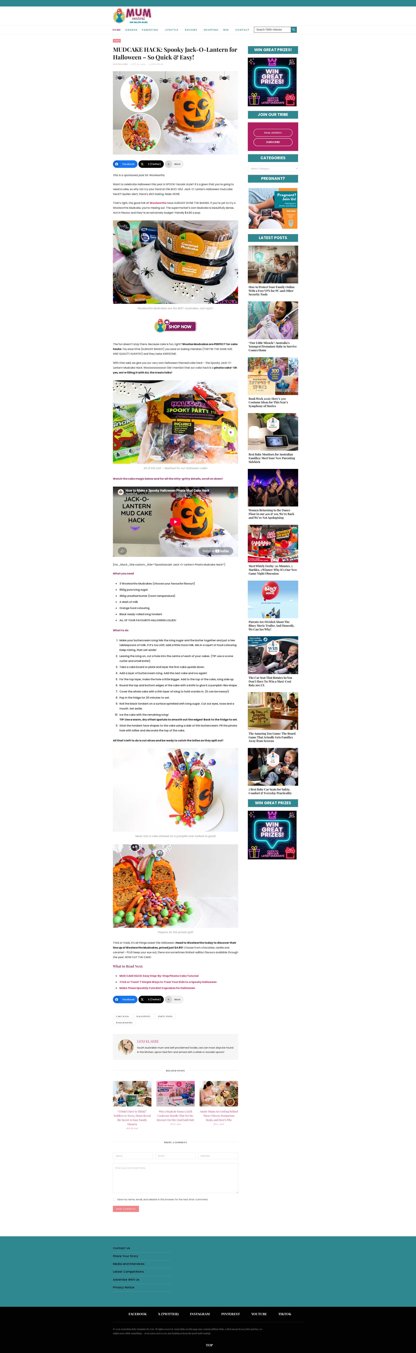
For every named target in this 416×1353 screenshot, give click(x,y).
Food (117, 40)
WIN (226, 29)
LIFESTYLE (171, 29)
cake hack (122, 1016)
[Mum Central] (132, 19)
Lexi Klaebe (120, 64)
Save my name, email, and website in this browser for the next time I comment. (162, 1199)
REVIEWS (191, 29)
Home (117, 29)
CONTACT (242, 29)
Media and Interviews (128, 1264)
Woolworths (124, 1022)
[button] (301, 27)
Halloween (143, 1016)
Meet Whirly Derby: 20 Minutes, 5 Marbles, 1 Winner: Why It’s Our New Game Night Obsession (273, 569)
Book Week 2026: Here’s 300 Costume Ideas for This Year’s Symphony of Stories (268, 402)
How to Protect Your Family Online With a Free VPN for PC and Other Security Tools (272, 290)
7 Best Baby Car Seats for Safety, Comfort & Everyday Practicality (270, 791)
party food (165, 1016)
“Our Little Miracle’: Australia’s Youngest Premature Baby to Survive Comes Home (273, 346)
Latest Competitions (128, 1272)
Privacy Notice (123, 1287)
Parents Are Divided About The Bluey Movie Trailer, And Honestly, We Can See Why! (271, 625)
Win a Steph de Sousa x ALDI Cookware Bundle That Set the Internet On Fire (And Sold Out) (175, 1116)
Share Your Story (125, 1256)
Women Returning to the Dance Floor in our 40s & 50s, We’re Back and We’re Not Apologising (271, 514)
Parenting (150, 29)
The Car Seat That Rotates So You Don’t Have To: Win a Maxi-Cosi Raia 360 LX (270, 681)
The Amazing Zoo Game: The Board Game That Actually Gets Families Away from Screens (272, 737)
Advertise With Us (126, 1280)
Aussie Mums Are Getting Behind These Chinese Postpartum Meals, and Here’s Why (219, 1116)
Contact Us (121, 1248)
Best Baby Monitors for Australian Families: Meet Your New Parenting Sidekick (272, 458)
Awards (131, 29)
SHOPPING (211, 29)
